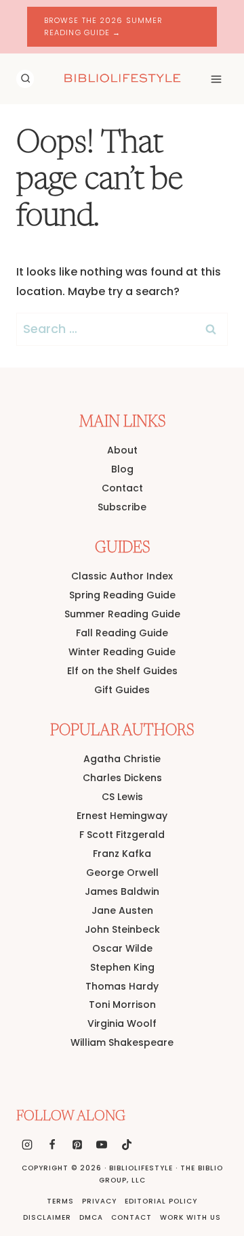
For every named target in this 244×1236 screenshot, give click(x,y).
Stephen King (122, 967)
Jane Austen (122, 910)
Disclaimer (47, 1217)
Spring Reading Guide (122, 595)
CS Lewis (122, 796)
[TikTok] (127, 1144)
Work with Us (190, 1217)
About (122, 450)
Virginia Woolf (122, 1023)
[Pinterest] (77, 1144)
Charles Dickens (122, 778)
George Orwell (122, 872)
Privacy (99, 1201)
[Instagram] (27, 1144)
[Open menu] (216, 79)
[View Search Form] (25, 78)
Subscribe (122, 507)
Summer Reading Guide (122, 614)
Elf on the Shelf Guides (122, 671)
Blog (122, 469)
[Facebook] (52, 1144)
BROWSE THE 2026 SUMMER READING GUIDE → (103, 26)
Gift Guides (122, 690)
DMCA (91, 1217)
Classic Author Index (122, 576)
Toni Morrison (122, 1004)
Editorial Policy (161, 1201)
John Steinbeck (122, 929)
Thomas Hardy (122, 986)
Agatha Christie (122, 759)
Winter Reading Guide (122, 652)
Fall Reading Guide (122, 633)
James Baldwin (122, 891)
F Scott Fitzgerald (122, 834)
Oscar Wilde (122, 948)
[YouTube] (102, 1144)
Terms (60, 1201)
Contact (122, 488)
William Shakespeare (122, 1042)
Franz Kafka (122, 853)
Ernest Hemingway (122, 815)
